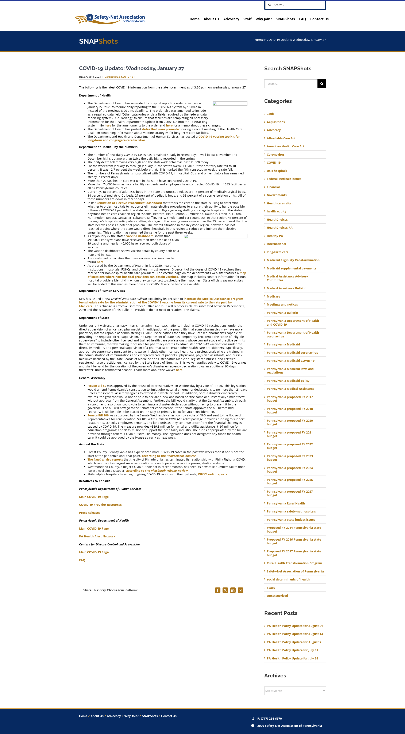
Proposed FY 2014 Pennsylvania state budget (294, 529)
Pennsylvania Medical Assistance (290, 389)
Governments (277, 195)
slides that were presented (161, 129)
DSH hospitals (277, 171)
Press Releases (89, 513)
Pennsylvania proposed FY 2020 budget (290, 422)
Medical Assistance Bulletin (286, 288)
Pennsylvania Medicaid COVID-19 (291, 361)
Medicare (273, 296)
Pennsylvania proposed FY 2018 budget (290, 410)
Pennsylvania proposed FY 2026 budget (290, 481)
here (108, 125)
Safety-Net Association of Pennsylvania (295, 571)
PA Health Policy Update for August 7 (294, 642)
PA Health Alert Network (97, 536)
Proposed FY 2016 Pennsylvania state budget (294, 541)
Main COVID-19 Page (94, 497)
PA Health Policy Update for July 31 (292, 650)
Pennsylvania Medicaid (283, 344)
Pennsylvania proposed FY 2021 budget (290, 434)
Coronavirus (112, 77)
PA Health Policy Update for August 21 (295, 626)
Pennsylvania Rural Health (286, 503)
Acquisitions (276, 122)
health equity (276, 211)
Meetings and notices (282, 304)
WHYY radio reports (212, 474)
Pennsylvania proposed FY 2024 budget (290, 469)
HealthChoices (277, 220)
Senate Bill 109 (98, 415)
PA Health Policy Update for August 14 (295, 634)
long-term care (277, 252)
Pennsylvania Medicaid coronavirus (292, 353)
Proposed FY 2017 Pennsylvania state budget (294, 553)
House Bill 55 (97, 386)
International (276, 244)
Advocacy (274, 130)
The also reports (105, 459)
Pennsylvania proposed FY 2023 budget (290, 458)
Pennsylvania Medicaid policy (288, 381)
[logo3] (109, 15)
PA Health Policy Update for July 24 (292, 658)
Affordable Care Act (281, 138)
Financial (273, 187)
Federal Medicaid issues (284, 179)
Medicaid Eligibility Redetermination (293, 260)
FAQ (82, 560)
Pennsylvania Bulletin (282, 313)
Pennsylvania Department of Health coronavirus (293, 334)
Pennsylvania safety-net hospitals (291, 511)
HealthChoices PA (280, 228)
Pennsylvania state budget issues (291, 520)
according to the (169, 456)
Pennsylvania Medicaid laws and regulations (290, 370)
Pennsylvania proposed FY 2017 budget (290, 398)
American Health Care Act (285, 146)
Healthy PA (275, 236)
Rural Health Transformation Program (294, 563)
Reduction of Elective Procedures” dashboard (129, 203)
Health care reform (280, 203)
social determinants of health (288, 579)
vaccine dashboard (140, 236)
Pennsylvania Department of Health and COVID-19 (293, 322)
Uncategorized (277, 596)
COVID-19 (127, 77)
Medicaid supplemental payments (291, 268)
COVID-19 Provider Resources (100, 505)
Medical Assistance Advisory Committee (287, 278)
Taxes (271, 588)
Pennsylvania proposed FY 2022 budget (290, 446)
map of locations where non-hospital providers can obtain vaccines (167, 275)
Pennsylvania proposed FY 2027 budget (290, 493)
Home (259, 40)
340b (270, 114)
